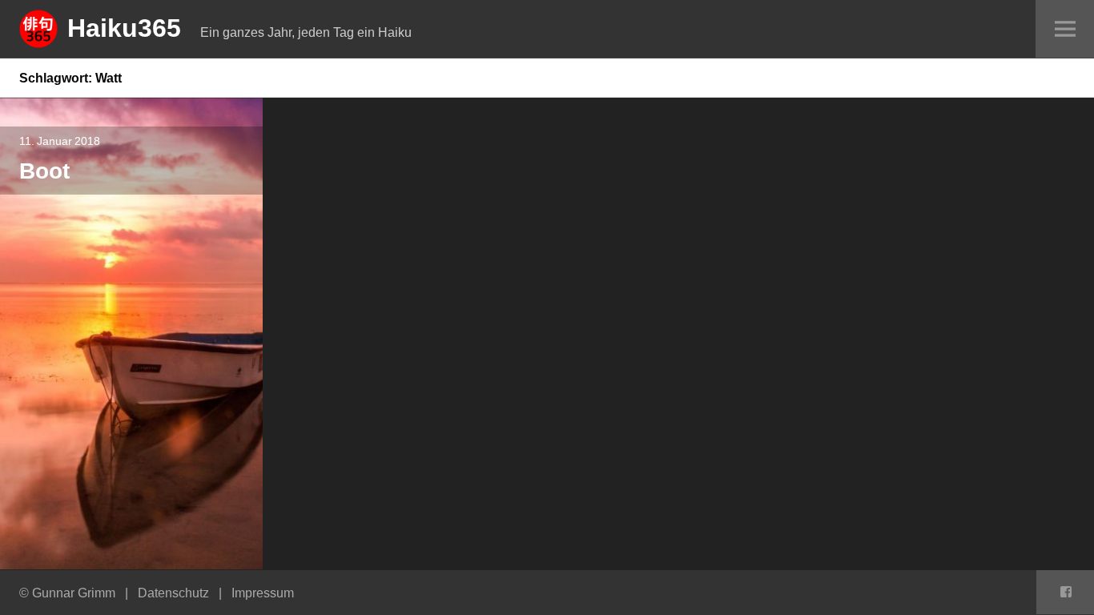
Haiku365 (124, 27)
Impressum (262, 592)
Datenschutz (173, 592)
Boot (44, 170)
